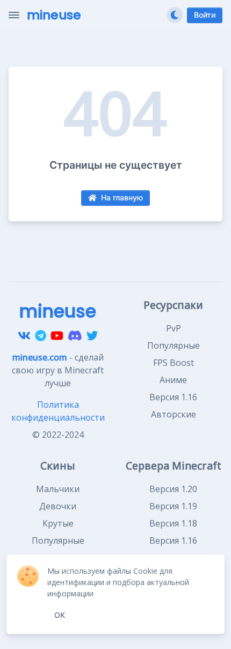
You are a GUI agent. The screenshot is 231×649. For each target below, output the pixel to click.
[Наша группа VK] (24, 335)
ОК (59, 615)
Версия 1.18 (173, 523)
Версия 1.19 (173, 506)
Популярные (173, 345)
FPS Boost (173, 363)
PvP (173, 328)
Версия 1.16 (173, 397)
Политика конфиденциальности (58, 411)
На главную (122, 197)
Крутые (58, 523)
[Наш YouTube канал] (56, 335)
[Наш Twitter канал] (92, 335)
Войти (204, 15)
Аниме (173, 380)
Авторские (173, 414)
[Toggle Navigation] (14, 15)
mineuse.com (39, 357)
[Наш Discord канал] (75, 335)
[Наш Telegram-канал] (40, 335)
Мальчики (58, 489)
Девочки (57, 506)
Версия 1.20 (173, 489)
